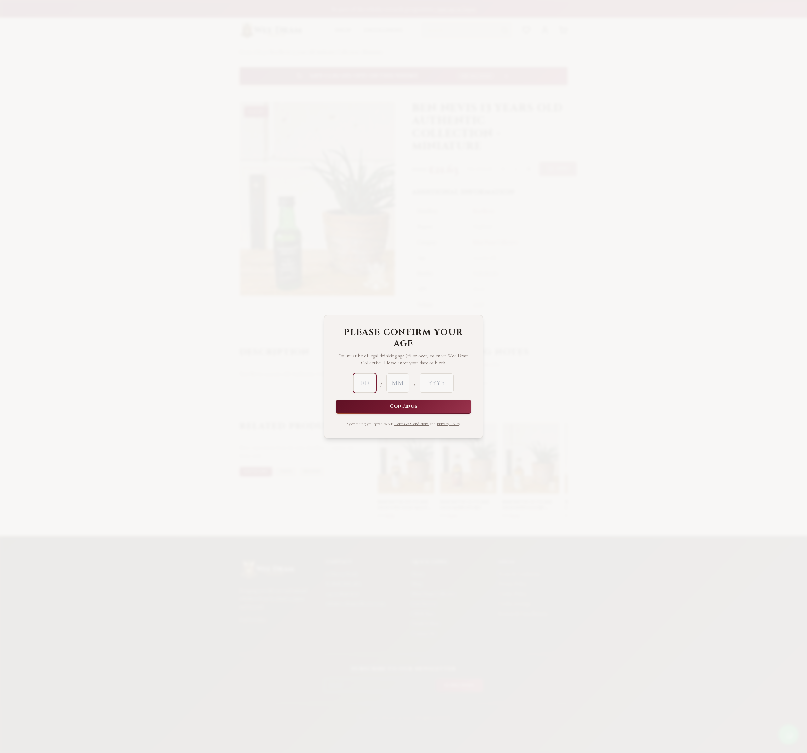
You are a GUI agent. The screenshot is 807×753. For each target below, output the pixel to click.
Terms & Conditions (411, 423)
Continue (403, 406)
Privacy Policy (448, 423)
